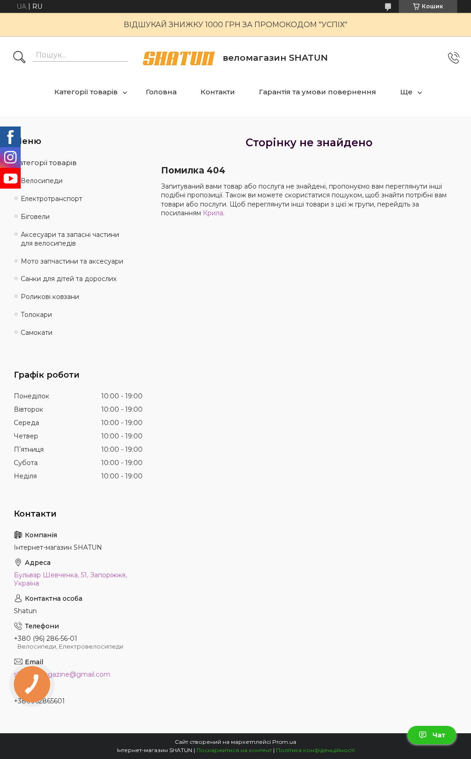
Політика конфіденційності (315, 750)
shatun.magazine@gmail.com (62, 674)
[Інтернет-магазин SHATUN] (179, 58)
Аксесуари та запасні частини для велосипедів (70, 238)
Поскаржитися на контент (234, 750)
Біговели (35, 217)
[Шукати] (19, 58)
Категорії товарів (86, 91)
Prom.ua (284, 741)
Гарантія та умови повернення (317, 91)
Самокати (36, 332)
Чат (438, 735)
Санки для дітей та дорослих (68, 279)
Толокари (36, 314)
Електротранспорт (51, 199)
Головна (161, 91)
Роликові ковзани (50, 297)
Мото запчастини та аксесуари (72, 261)
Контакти (218, 91)
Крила (213, 213)
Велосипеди (42, 181)
